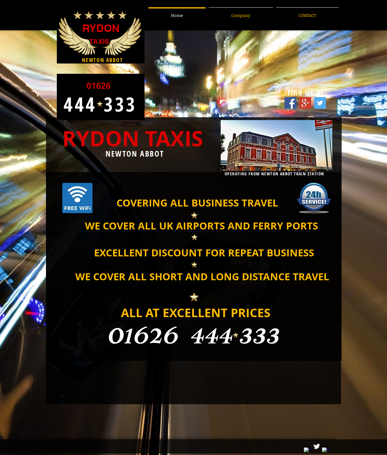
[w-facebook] (307, 451)
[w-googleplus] (326, 451)
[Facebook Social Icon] (290, 103)
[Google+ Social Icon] (305, 103)
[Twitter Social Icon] (320, 103)
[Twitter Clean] (316, 446)
